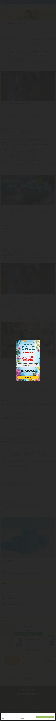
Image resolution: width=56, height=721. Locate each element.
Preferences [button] (22, 718)
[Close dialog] (39, 342)
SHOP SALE (28, 377)
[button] (28, 365)
